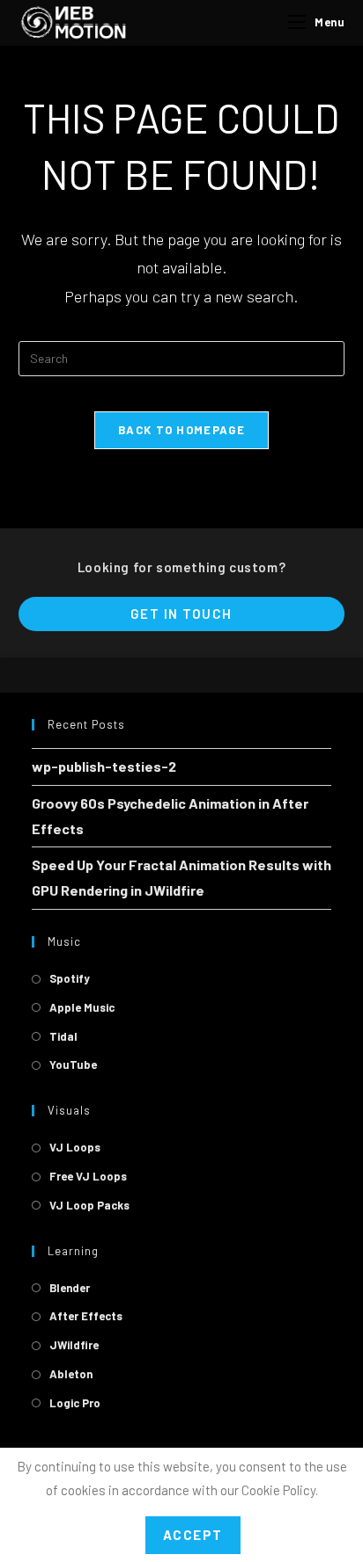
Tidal (63, 1036)
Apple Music (82, 1007)
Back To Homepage (181, 430)
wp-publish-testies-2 (104, 766)
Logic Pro (74, 1403)
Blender (69, 1288)
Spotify (69, 978)
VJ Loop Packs (89, 1205)
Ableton (71, 1374)
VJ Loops (74, 1147)
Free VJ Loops (88, 1176)
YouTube (73, 1064)
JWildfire (74, 1345)
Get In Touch (181, 613)
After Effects (85, 1316)
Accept (193, 1535)
